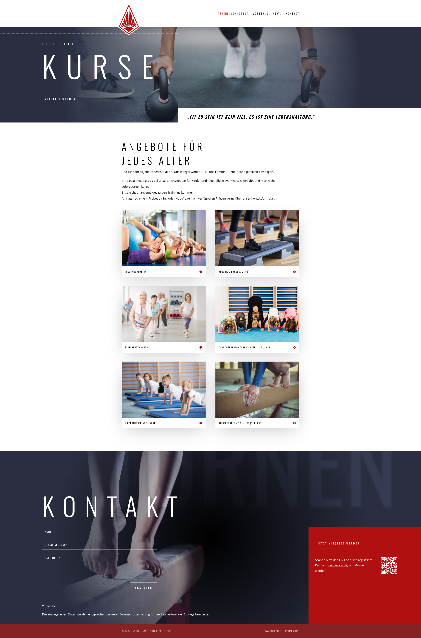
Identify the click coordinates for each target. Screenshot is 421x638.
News (277, 13)
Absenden (143, 588)
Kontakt (292, 13)
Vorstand (261, 13)
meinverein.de (337, 565)
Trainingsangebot (233, 13)
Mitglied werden (60, 99)
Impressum (292, 631)
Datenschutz (273, 631)
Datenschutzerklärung (135, 614)
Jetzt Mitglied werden (339, 543)
